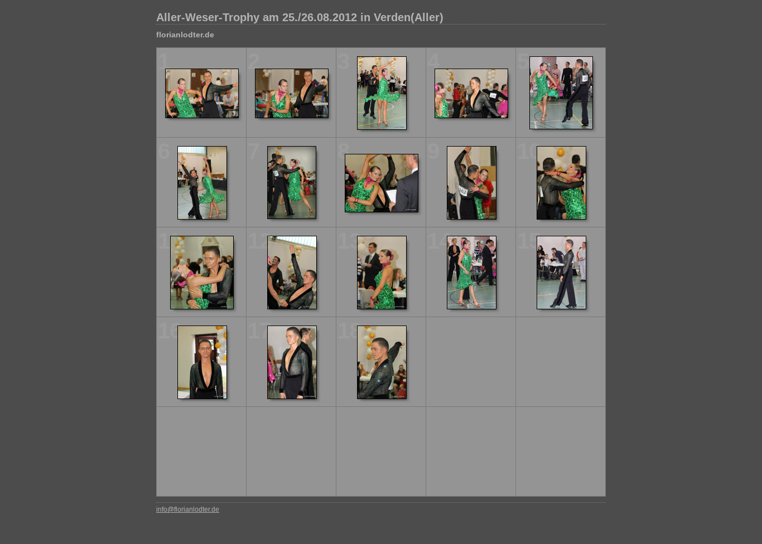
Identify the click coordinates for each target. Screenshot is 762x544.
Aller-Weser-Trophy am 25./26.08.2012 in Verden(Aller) (299, 17)
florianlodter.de (185, 34)
